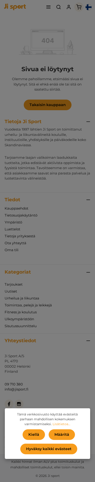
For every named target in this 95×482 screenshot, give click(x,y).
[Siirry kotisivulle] (15, 6)
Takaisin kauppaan (48, 105)
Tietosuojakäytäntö (21, 215)
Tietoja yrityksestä (20, 236)
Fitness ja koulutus (21, 312)
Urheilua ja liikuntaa (22, 298)
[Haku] (58, 7)
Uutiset (11, 291)
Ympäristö (13, 222)
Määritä (61, 434)
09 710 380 (14, 384)
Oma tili (11, 250)
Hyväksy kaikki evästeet (48, 449)
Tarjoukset (14, 284)
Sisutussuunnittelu (21, 326)
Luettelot (12, 229)
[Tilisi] (68, 7)
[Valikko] (48, 7)
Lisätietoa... (61, 424)
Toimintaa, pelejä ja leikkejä (28, 305)
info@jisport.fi (16, 389)
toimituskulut (69, 462)
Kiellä (33, 434)
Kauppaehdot (16, 208)
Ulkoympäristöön (19, 319)
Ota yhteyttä (15, 243)
